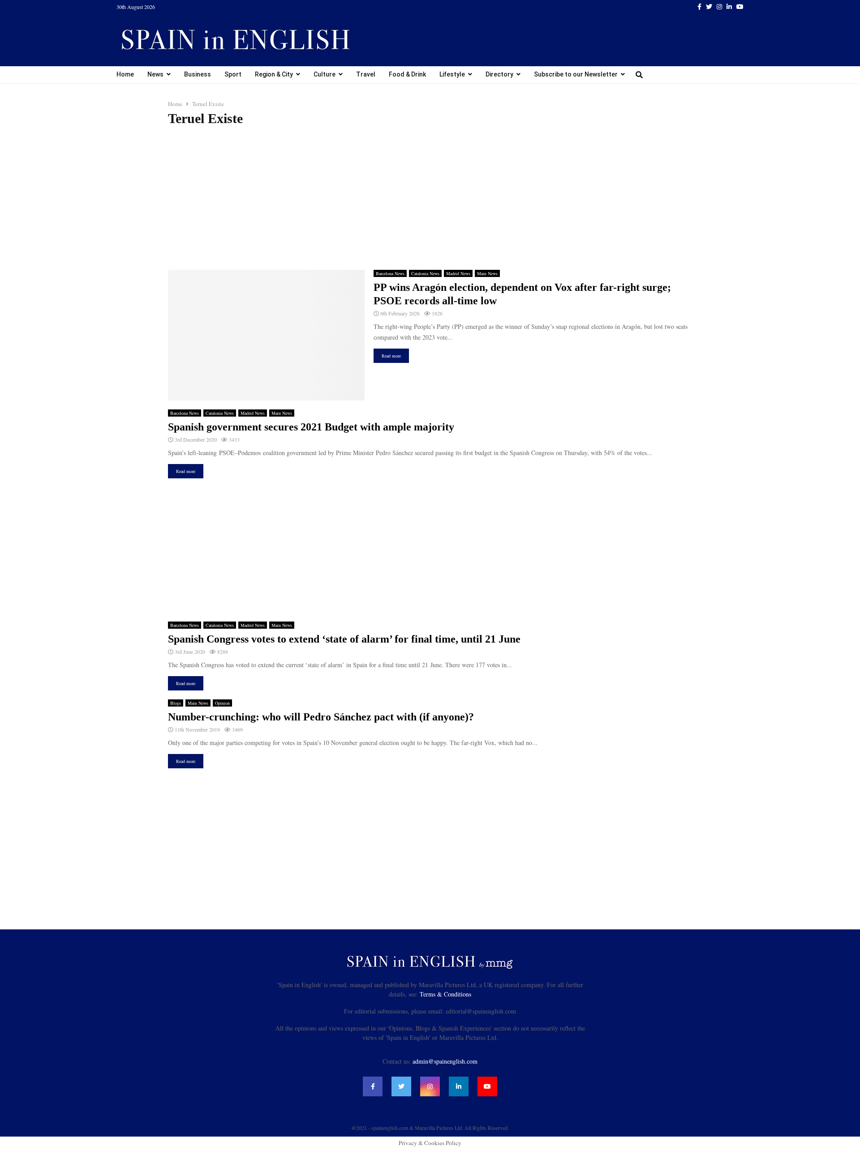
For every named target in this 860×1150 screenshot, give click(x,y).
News (155, 74)
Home (125, 74)
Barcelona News (390, 273)
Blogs (175, 703)
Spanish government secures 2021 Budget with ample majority (311, 427)
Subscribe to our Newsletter (576, 74)
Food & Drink (407, 74)
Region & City (274, 74)
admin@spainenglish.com (445, 1061)
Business (197, 74)
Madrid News (458, 273)
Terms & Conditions (445, 994)
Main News (487, 273)
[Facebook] (373, 1086)
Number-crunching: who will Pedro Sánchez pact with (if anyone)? (321, 717)
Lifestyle (452, 74)
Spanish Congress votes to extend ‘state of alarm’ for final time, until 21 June (344, 639)
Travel (365, 74)
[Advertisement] (430, 198)
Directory (499, 74)
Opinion (222, 703)
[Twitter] (401, 1086)
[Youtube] (487, 1086)
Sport (232, 74)
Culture (324, 74)
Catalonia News (425, 273)
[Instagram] (430, 1086)
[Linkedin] (459, 1086)
